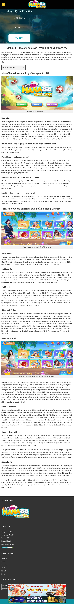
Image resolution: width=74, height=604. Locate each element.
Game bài (4, 565)
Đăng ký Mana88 (6, 532)
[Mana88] (37, 4)
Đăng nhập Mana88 (7, 535)
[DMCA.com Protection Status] (7, 547)
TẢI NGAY (19, 38)
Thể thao (4, 559)
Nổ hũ (3, 574)
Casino (3, 562)
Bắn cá (3, 571)
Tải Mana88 (5, 538)
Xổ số (3, 568)
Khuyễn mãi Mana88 (7, 544)
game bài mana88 (7, 589)
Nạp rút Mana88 (6, 541)
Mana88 (4, 585)
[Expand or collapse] (23, 67)
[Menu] (3, 4)
